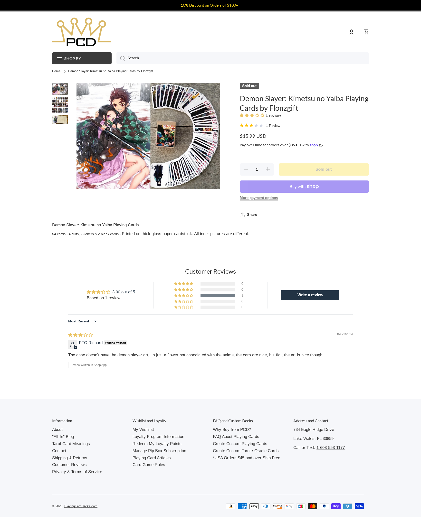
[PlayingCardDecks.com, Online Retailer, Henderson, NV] (144, 506)
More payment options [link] (259, 198)
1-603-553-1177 (330, 447)
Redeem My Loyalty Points (157, 443)
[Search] (120, 58)
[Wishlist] (356, 32)
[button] (253, 115)
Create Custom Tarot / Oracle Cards (246, 450)
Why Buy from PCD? (232, 429)
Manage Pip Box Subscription (159, 450)
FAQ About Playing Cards (236, 436)
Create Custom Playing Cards (240, 443)
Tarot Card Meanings (71, 443)
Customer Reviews (69, 464)
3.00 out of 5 (123, 292)
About (57, 429)
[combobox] (242, 58)
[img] (80, 335)
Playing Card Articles (152, 458)
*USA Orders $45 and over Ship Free (246, 458)
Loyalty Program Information (158, 436)
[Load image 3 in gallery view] (60, 119)
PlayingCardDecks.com (80, 506)
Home (56, 71)
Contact (59, 450)
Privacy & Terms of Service (77, 471)
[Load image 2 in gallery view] (60, 105)
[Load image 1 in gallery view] (60, 89)
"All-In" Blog (63, 436)
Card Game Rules (149, 464)
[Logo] (81, 32)
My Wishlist (143, 429)
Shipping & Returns (69, 458)
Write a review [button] (310, 295)
